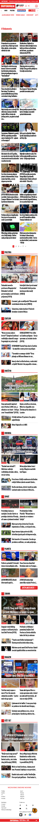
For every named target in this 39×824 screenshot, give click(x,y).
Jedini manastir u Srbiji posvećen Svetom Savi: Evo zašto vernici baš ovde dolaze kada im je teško (19, 387)
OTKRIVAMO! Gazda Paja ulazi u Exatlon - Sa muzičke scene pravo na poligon (24, 347)
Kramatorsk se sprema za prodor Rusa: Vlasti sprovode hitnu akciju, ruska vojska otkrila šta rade (9, 47)
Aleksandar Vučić (8, 15)
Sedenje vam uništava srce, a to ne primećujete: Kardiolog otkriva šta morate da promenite (23, 712)
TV (2, 794)
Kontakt (3, 806)
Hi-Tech (4, 686)
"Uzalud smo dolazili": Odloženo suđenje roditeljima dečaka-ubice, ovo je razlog (9, 470)
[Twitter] (28, 805)
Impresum (3, 808)
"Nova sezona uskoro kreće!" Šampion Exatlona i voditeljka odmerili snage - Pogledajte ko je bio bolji (10, 337)
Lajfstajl (22, 686)
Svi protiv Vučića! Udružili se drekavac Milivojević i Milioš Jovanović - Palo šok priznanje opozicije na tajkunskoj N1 (19, 269)
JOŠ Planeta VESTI (28, 588)
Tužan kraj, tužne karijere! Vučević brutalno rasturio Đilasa (23, 310)
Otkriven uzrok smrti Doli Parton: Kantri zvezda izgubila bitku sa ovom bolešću (25, 649)
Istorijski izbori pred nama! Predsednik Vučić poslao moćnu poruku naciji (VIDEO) (28, 289)
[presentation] (1, 11)
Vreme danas (20, 15)
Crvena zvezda (5, 507)
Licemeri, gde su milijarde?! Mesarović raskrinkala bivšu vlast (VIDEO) (24, 302)
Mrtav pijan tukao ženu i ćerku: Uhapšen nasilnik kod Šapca (27, 469)
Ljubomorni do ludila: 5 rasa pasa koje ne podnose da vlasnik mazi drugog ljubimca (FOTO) (24, 705)
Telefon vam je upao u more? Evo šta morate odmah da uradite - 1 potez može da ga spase (9, 694)
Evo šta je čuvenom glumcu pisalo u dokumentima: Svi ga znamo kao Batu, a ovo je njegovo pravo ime (9, 177)
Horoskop (29, 15)
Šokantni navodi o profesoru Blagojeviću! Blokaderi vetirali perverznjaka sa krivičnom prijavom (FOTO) (10, 291)
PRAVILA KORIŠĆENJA (6, 810)
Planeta (4, 559)
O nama (3, 804)
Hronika (19, 444)
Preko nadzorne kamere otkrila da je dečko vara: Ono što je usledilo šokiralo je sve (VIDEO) (19, 674)
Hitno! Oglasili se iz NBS (19, 425)
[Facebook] (22, 805)
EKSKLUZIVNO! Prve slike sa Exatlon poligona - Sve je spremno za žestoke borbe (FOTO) (28, 337)
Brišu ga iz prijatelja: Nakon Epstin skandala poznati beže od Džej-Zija (28, 135)
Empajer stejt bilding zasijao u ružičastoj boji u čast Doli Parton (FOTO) (9, 630)
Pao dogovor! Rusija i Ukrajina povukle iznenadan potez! (28, 90)
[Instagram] (35, 805)
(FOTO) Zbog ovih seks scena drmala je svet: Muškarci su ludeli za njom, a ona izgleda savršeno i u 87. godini (19, 610)
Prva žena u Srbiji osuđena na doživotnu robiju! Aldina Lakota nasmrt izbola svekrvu (24, 481)
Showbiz (19, 604)
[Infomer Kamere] (20, 6)
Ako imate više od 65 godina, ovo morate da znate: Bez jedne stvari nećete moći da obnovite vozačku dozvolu (10, 157)
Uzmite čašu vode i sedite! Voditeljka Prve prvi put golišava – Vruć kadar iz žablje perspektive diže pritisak (24, 776)
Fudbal (22, 507)
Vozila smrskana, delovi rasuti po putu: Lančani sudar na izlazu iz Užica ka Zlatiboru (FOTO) (24, 488)
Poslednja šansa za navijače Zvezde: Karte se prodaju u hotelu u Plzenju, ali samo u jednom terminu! (10, 515)
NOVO (5, 11)
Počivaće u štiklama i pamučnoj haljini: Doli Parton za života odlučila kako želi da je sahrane (28, 631)
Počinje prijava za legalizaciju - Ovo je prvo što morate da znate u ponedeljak (10, 217)
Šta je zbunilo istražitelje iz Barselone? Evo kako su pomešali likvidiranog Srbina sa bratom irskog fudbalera (9, 92)
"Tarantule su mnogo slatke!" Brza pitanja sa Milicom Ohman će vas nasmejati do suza (23, 355)
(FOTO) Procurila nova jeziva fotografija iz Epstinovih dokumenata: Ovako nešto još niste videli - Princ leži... (28, 177)
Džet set (22, 798)
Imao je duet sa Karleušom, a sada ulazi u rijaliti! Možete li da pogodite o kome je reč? (24, 363)
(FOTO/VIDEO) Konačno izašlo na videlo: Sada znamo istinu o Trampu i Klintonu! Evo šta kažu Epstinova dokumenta (10, 198)
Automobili (4, 400)
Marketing (3, 802)
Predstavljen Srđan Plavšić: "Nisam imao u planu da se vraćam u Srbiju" (27, 515)
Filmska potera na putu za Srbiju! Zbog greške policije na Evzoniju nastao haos (28, 68)
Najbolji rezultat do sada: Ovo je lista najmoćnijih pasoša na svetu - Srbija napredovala (28, 156)
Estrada (19, 731)
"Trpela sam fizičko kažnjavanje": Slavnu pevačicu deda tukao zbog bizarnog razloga (23, 641)
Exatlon (4, 329)
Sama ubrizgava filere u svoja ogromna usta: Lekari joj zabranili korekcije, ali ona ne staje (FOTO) (28, 694)
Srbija (21, 400)
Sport (21, 791)
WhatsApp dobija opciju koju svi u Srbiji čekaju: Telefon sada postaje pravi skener (9, 235)
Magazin (22, 796)
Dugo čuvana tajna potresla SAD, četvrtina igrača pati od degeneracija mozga (24, 533)
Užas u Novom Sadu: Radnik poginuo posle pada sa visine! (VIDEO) (19, 449)
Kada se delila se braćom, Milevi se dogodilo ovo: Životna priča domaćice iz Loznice (28, 408)
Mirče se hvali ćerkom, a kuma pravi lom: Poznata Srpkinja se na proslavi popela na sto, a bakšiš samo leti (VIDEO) (23, 768)
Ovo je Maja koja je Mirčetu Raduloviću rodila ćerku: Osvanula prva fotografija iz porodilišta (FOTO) (28, 758)
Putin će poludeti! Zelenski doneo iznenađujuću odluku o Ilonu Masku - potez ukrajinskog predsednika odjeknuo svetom (10, 565)
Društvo (19, 381)
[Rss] (28, 808)
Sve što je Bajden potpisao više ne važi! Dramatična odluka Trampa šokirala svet (28, 217)
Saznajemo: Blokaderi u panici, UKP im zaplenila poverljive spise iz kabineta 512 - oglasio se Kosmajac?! (10, 137)
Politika (12, 11)
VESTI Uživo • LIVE (24, 820)
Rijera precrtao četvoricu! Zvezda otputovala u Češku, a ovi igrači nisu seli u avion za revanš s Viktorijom (23, 525)
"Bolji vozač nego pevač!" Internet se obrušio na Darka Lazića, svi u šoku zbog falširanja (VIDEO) (9, 758)
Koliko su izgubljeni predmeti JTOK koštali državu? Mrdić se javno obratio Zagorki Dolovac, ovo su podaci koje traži (28, 198)
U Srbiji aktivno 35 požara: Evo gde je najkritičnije (24, 418)
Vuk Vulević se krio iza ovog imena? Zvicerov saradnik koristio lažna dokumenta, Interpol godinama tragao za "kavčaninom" (9, 71)
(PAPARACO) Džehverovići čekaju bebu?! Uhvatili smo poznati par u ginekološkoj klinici (19, 737)
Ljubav (19, 668)
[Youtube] (22, 808)
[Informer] (26, 6)
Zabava (22, 794)
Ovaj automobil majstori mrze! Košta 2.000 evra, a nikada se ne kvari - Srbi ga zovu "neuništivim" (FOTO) (10, 408)
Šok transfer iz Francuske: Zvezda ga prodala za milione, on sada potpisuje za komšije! (25, 541)
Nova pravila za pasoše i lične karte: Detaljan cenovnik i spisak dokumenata (28, 111)
